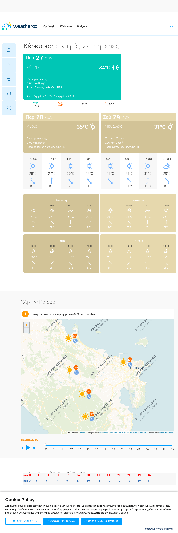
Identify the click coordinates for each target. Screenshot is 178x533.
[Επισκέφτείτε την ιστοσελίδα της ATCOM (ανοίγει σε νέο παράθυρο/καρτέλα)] (159, 529)
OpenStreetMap (166, 432)
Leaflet (82, 432)
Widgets (82, 26)
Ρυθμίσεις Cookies (21, 520)
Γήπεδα (9, 65)
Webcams (66, 26)
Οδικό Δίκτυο (9, 108)
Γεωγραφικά (9, 50)
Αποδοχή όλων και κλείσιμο (101, 520)
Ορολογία (49, 26)
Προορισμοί (9, 79)
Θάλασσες (9, 94)
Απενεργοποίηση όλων (61, 520)
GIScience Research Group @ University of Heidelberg (122, 432)
